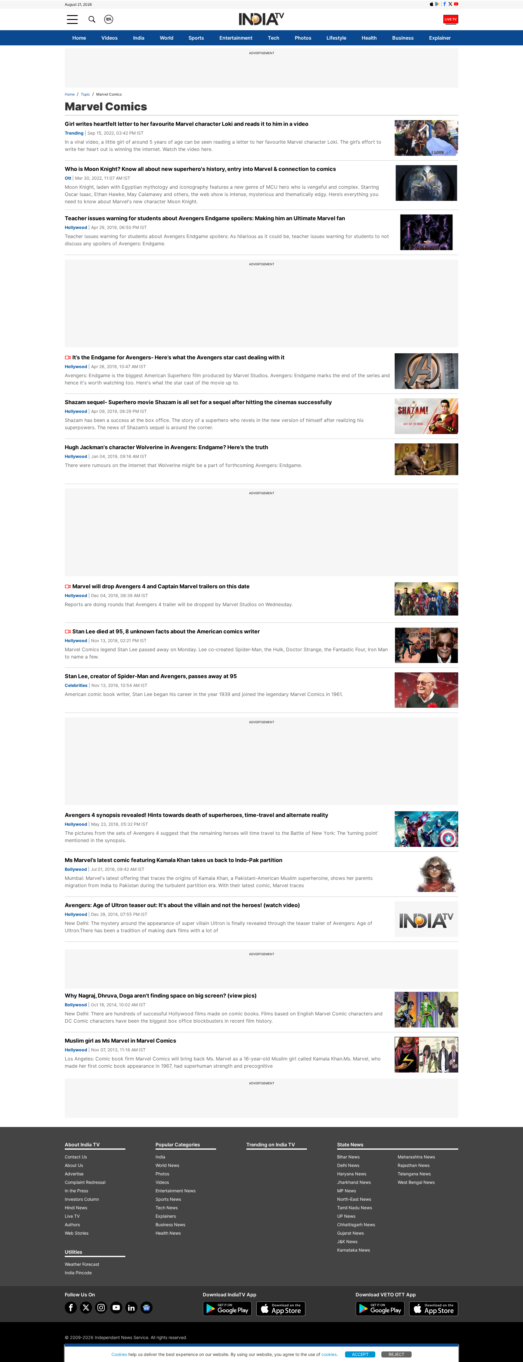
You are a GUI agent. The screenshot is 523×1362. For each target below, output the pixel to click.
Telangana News (414, 1173)
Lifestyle (336, 38)
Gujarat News (350, 1233)
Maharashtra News (416, 1156)
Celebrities (76, 685)
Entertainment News (176, 1190)
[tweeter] (86, 1308)
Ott (68, 178)
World (166, 38)
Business (403, 38)
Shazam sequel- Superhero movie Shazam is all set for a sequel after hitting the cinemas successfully (198, 402)
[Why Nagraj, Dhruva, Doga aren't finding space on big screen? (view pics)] (426, 1009)
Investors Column (82, 1199)
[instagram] (101, 1308)
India (138, 38)
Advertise (74, 1173)
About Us (74, 1165)
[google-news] (146, 1308)
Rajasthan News (413, 1165)
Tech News (167, 1207)
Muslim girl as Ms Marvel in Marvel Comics (120, 1040)
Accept (360, 1354)
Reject (396, 1354)
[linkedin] (131, 1308)
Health (369, 38)
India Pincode (78, 1272)
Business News (170, 1224)
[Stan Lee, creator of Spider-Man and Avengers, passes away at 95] (426, 690)
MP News (346, 1190)
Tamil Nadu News (354, 1207)
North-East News (354, 1199)
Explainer (440, 38)
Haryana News (351, 1173)
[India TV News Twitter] (450, 4)
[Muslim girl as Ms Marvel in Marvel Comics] (426, 1055)
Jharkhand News (354, 1182)
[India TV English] (261, 19)
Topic (85, 94)
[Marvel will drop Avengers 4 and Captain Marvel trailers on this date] (426, 600)
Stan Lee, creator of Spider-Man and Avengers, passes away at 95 (151, 676)
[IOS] (431, 4)
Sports (196, 38)
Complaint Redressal (85, 1182)
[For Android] (380, 1309)
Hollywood (76, 227)
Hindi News (76, 1207)
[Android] (437, 4)
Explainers (166, 1216)
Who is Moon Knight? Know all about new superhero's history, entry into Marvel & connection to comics (200, 169)
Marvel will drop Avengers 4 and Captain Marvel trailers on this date (161, 586)
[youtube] (116, 1308)
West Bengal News (416, 1182)
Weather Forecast (82, 1264)
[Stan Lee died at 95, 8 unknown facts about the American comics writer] (426, 645)
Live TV (72, 1216)
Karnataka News (353, 1250)
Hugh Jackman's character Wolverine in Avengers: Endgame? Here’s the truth (166, 447)
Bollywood (76, 869)
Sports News (168, 1199)
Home (79, 38)
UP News (346, 1216)
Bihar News (348, 1156)
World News (167, 1165)
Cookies (119, 1354)
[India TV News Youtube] (456, 4)
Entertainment (235, 38)
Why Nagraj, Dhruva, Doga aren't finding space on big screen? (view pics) (161, 995)
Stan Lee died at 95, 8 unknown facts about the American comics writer (166, 631)
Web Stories (76, 1233)
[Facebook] (71, 1308)
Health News (168, 1233)
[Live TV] (450, 19)
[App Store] (280, 1309)
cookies (329, 1354)
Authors (72, 1224)
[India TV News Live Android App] (227, 1309)
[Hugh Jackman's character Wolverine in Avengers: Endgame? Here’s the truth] (426, 461)
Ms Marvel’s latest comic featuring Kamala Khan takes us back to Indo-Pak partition (173, 860)
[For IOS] (433, 1309)
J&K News (347, 1241)
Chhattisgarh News (356, 1224)
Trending (74, 133)
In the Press (76, 1190)
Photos (303, 38)
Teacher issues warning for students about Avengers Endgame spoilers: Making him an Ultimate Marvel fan (205, 218)
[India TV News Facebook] (444, 4)
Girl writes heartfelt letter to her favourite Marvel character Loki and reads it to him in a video (186, 124)
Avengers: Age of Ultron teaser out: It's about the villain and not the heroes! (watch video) (182, 905)
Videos (109, 38)
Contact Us (76, 1156)
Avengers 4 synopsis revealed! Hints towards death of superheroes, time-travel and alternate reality (196, 815)
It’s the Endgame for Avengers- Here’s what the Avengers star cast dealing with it (178, 357)
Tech (273, 38)
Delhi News (348, 1165)
